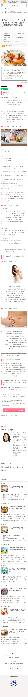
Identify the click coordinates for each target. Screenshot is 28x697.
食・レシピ (10, 415)
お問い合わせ (8, 656)
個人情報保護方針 (19, 663)
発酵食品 (13, 11)
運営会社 (7, 663)
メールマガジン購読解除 (14, 657)
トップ (2, 11)
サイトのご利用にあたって (17, 656)
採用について (12, 663)
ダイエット (15, 415)
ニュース (7, 8)
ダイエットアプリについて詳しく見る (14, 410)
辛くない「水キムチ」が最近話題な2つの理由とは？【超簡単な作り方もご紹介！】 (14, 13)
